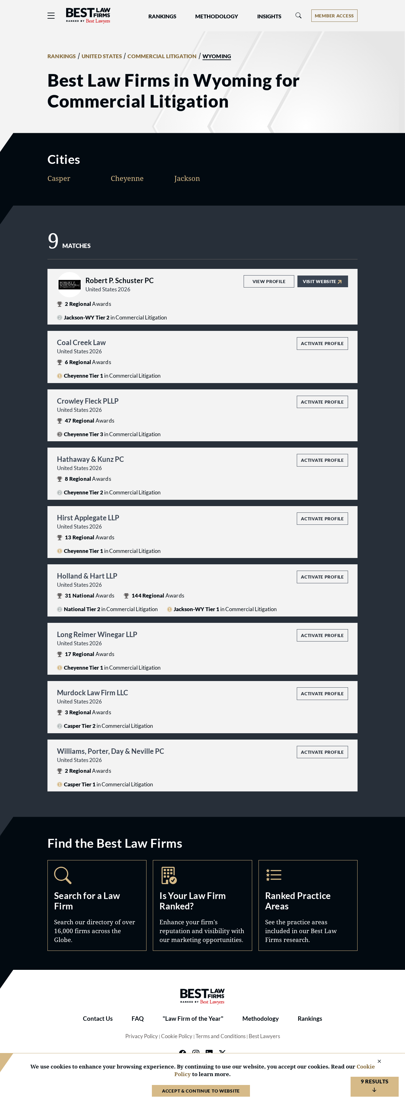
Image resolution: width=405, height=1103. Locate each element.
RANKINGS (61, 56)
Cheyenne (127, 178)
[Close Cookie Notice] (375, 1061)
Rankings (310, 1018)
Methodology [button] (216, 16)
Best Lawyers (264, 1036)
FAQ (138, 1018)
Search (97, 905)
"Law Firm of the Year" (193, 1018)
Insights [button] (269, 16)
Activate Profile (322, 343)
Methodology (260, 1018)
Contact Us (98, 1018)
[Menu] (51, 15)
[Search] (299, 15)
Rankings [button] (162, 16)
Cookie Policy (176, 1036)
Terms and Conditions (221, 1036)
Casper (58, 178)
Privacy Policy (141, 1036)
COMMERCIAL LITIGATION (162, 56)
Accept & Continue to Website (201, 1091)
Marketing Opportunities (202, 905)
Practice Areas (308, 905)
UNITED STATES (102, 56)
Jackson (187, 178)
